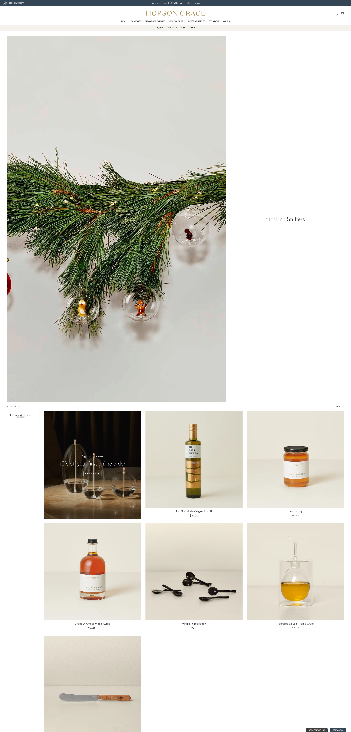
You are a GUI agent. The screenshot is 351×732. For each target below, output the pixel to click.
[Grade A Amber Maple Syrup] (92, 571)
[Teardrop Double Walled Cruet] (295, 571)
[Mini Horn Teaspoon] (194, 571)
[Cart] (342, 13)
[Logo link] (13, 3)
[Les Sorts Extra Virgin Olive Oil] (194, 459)
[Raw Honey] (295, 459)
